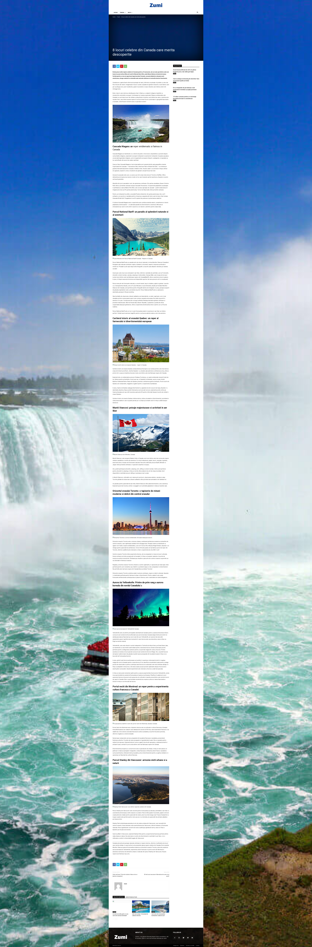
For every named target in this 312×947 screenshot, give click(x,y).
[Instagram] (179, 937)
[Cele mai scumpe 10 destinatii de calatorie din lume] (141, 906)
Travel (122, 12)
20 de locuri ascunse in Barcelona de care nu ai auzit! (156, 875)
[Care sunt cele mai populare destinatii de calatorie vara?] (160, 906)
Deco (129, 12)
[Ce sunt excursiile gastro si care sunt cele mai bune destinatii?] (121, 906)
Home (114, 17)
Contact (197, 945)
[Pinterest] (121, 66)
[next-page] (116, 919)
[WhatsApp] (125, 66)
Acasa (116, 12)
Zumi (125, 884)
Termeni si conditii (190, 945)
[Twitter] (118, 66)
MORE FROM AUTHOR (131, 897)
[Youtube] (192, 937)
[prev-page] (114, 919)
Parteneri (182, 945)
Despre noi (176, 945)
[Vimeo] (187, 937)
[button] (197, 12)
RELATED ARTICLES (119, 897)
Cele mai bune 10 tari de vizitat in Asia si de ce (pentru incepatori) (125, 875)
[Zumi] (156, 5)
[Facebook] (114, 66)
